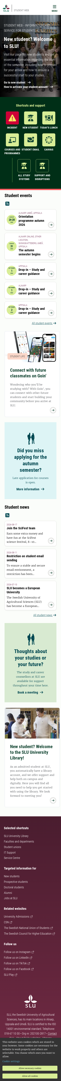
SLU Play (9, 974)
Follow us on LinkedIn (16, 957)
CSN (6, 922)
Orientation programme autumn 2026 (31, 221)
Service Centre (12, 858)
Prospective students (16, 881)
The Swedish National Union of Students (26, 928)
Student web (21, 10)
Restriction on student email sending (25, 558)
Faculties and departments (19, 841)
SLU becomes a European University (23, 590)
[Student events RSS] (30, 204)
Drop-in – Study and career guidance (32, 272)
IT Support (10, 852)
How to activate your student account (26, 87)
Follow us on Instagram (17, 952)
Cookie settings (11, 1061)
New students (12, 876)
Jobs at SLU (10, 898)
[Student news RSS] (30, 515)
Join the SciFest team (21, 528)
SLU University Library (16, 836)
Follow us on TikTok (15, 963)
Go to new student (14, 82)
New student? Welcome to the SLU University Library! (31, 752)
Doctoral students (14, 887)
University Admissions (16, 916)
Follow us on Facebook (17, 969)
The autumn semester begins (30, 252)
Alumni (8, 892)
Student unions (12, 847)
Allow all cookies (30, 1076)
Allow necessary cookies (30, 1068)
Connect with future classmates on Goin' (28, 373)
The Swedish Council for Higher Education (28, 933)
